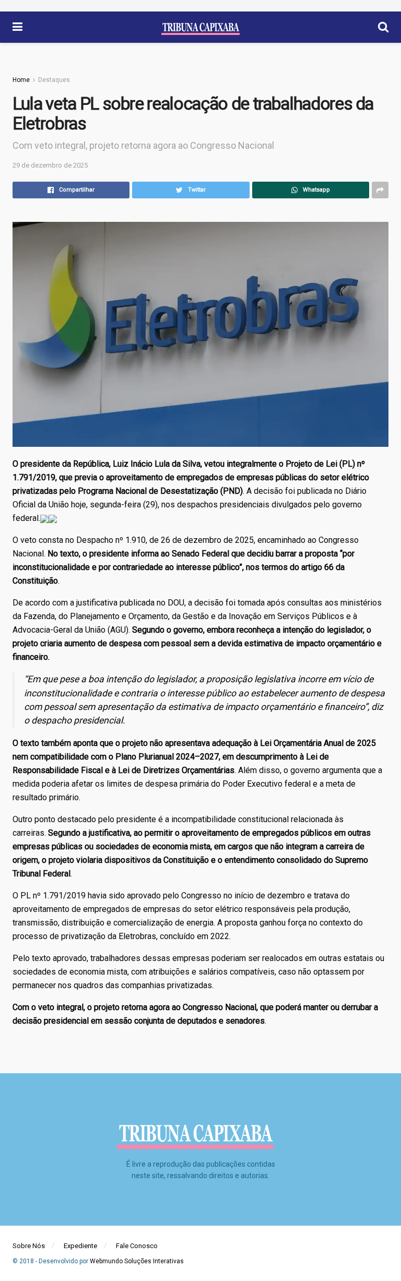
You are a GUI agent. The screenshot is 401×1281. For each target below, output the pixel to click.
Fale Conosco (137, 1246)
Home (21, 80)
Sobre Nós (29, 1246)
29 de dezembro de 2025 (50, 165)
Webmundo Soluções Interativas (137, 1261)
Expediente (80, 1246)
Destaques (54, 80)
